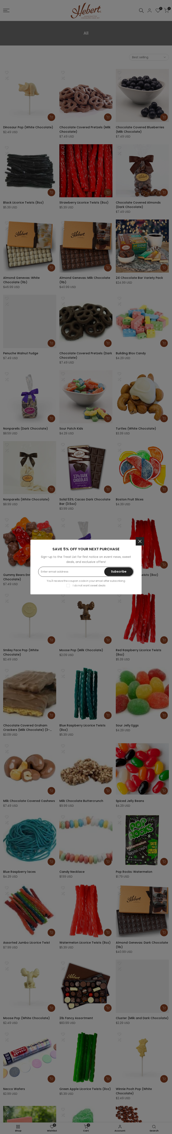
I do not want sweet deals (89, 585)
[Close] (140, 541)
